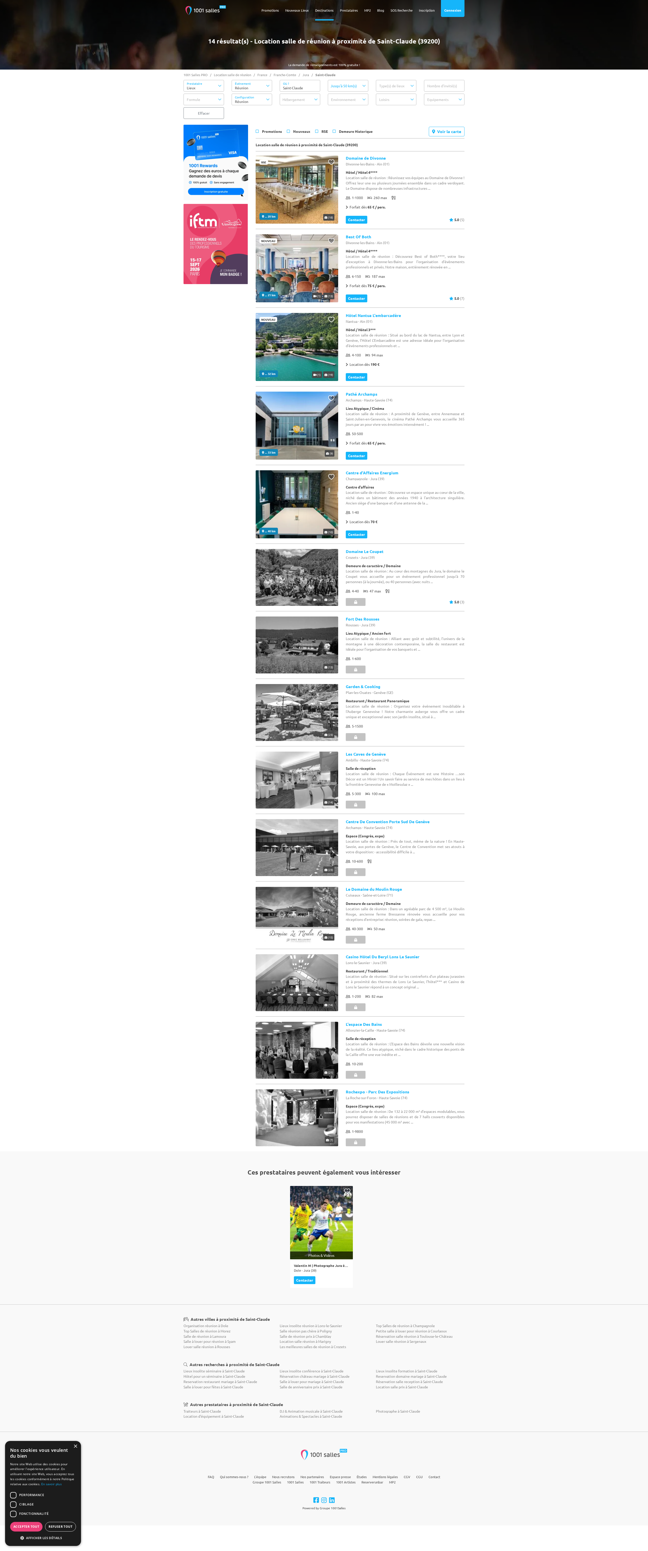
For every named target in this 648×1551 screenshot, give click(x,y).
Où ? (286, 83)
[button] (204, 86)
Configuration (244, 97)
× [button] (75, 1446)
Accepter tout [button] (26, 1526)
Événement (243, 83)
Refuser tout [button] (60, 1526)
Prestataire (194, 83)
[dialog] (43, 1493)
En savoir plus (51, 1484)
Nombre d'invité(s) (442, 85)
